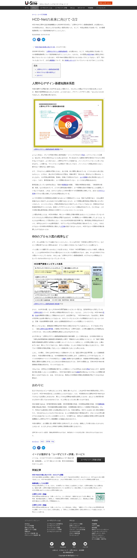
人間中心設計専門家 (46, 329)
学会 (88, 369)
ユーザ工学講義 (29, 525)
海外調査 (94, 527)
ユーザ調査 (83, 177)
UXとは (72, 8)
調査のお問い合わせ (105, 3)
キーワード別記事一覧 (31, 533)
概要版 (52, 60)
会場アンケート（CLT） (99, 533)
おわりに (40, 75)
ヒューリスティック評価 (54, 529)
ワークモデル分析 (74, 531)
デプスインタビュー (98, 535)
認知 (78, 372)
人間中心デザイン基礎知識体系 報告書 (46, 304)
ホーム (27, 8)
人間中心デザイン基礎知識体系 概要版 (46, 149)
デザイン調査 (96, 525)
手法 (82, 155)
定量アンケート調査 (30, 529)
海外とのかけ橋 (29, 527)
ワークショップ (74, 535)
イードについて (100, 8)
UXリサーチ (81, 8)
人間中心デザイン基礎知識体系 (57, 51)
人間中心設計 (38, 312)
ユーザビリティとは (46, 8)
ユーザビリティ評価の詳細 (91, 460)
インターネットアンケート (99, 531)
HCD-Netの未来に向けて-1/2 (45, 47)
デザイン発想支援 (74, 533)
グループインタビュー (98, 537)
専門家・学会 (50, 441)
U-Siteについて (63, 550)
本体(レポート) (70, 60)
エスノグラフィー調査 (75, 524)
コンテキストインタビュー (77, 527)
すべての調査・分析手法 (99, 539)
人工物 (62, 226)
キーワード (35, 441)
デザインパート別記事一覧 (32, 535)
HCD (42, 441)
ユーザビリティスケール (54, 531)
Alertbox (27, 524)
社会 (36, 315)
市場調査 (90, 8)
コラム (34, 8)
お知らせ (55, 550)
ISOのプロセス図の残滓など (46, 72)
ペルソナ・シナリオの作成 (77, 529)
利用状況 (65, 185)
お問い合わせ (73, 550)
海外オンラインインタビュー (100, 529)
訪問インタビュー (74, 525)
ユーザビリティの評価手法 (55, 524)
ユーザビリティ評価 (61, 8)
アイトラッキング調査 (53, 527)
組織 (64, 358)
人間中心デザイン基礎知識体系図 (48, 69)
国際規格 (101, 404)
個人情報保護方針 (68, 552)
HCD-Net (90, 54)
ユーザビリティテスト (53, 525)
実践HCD (27, 531)
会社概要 (81, 550)
